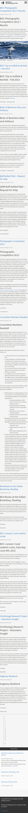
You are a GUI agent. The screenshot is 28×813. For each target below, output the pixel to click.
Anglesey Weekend (8, 676)
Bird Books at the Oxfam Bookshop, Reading (11, 488)
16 (5, 740)
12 (5, 732)
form (14, 167)
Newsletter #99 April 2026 (9, 782)
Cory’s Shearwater (16, 36)
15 (5, 738)
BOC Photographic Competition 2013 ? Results (12, 9)
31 (5, 743)
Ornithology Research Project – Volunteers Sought (13, 617)
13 (5, 734)
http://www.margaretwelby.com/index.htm (10, 290)
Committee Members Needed (13, 317)
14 (5, 736)
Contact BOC (4, 810)
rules (24, 261)
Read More (15, 766)
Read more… (13, 98)
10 (5, 729)
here (5, 34)
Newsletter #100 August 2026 (10, 772)
